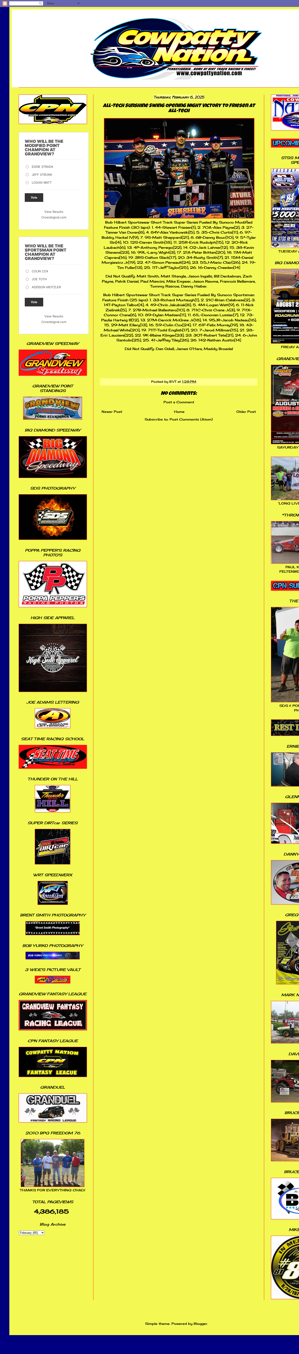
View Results (53, 212)
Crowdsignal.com (53, 217)
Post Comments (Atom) (191, 419)
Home (179, 412)
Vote (34, 197)
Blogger (200, 1324)
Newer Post (112, 412)
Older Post (246, 412)
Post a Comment (179, 402)
